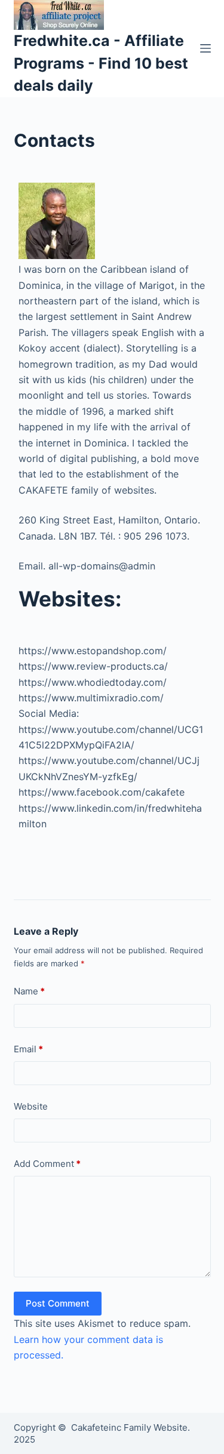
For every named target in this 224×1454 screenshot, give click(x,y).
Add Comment (47, 1163)
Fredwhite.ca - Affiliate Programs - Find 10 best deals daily (101, 63)
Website (31, 1106)
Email (28, 1049)
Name (29, 991)
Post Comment (58, 1303)
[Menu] (205, 48)
